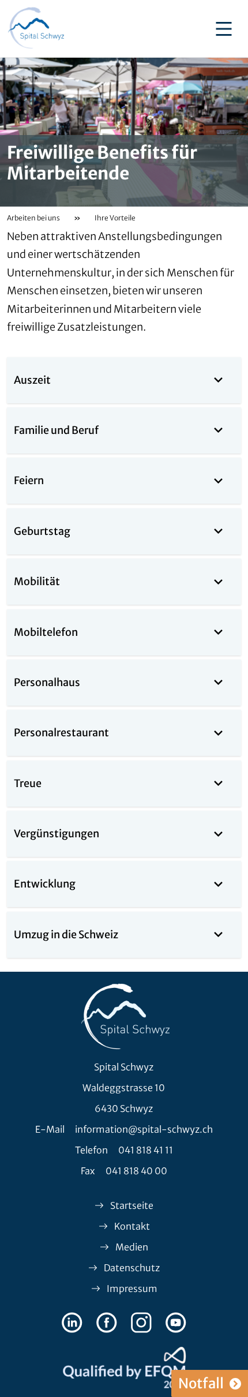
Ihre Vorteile (115, 218)
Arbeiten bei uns (33, 218)
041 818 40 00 (136, 1171)
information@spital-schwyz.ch (144, 1129)
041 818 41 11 (145, 1150)
